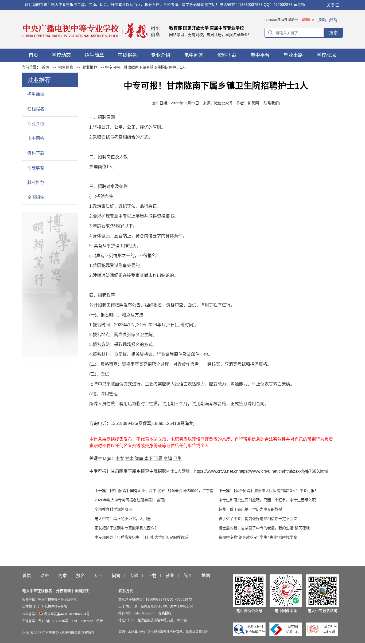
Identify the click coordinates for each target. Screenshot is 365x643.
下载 (152, 575)
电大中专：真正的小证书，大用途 (123, 518)
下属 (158, 458)
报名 (80, 575)
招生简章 (35, 94)
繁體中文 (308, 20)
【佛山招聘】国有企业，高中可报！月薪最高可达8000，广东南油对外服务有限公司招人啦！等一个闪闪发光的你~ (204, 490)
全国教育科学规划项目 (113, 509)
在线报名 (35, 109)
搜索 (333, 32)
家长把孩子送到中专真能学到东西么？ (126, 528)
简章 (62, 575)
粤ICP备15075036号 (53, 621)
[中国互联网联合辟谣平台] (250, 635)
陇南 (139, 458)
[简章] (322, 20)
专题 (134, 575)
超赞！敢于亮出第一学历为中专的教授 (250, 509)
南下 (148, 458)
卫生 (177, 458)
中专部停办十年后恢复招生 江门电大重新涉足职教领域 (141, 537)
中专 (119, 458)
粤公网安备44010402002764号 (66, 614)
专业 (98, 575)
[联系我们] (271, 103)
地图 (205, 575)
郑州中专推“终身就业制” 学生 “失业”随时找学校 (258, 537)
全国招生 (35, 197)
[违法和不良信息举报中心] (287, 635)
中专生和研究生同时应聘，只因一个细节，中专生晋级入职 (267, 500)
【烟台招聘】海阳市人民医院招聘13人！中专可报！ (276, 490)
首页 (45, 67)
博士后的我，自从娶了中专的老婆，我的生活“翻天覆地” (265, 528)
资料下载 (35, 153)
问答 (116, 575)
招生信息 (65, 67)
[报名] (333, 20)
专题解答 (35, 167)
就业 (170, 575)
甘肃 (129, 458)
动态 (44, 575)
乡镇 (168, 458)
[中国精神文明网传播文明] (322, 635)
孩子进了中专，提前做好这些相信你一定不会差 (258, 518)
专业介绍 (35, 123)
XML (74, 621)
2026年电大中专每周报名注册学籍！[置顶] (130, 500)
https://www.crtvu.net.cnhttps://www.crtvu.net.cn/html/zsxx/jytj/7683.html (261, 471)
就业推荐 (89, 67)
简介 (188, 575)
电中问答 (35, 138)
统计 (99, 621)
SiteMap (87, 621)
